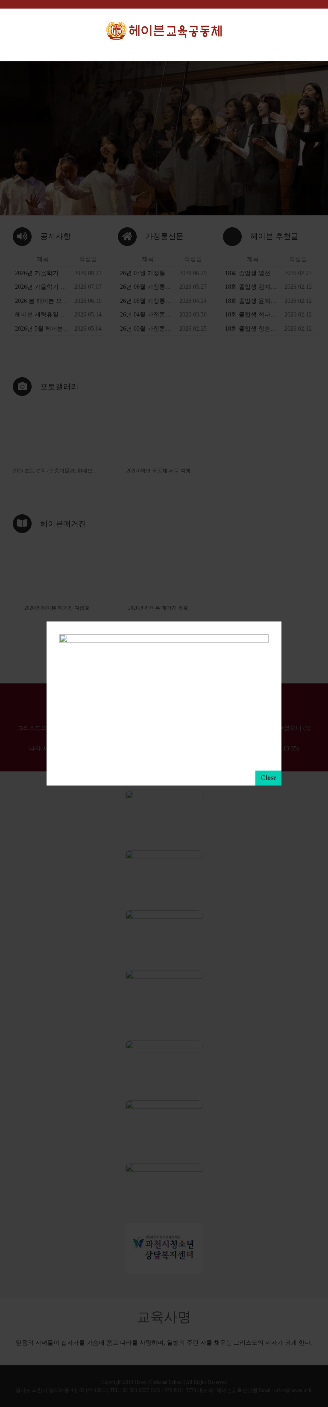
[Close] (268, 778)
